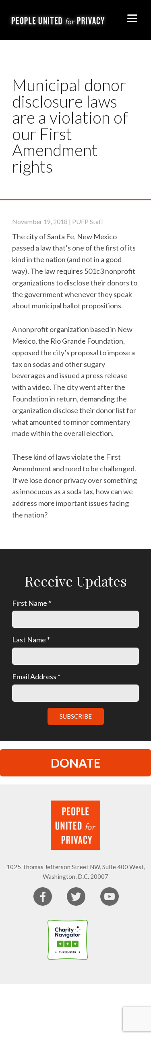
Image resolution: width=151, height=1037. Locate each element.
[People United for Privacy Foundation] (104, 940)
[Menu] (132, 17)
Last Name (31, 639)
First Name (31, 603)
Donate (76, 763)
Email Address (36, 676)
